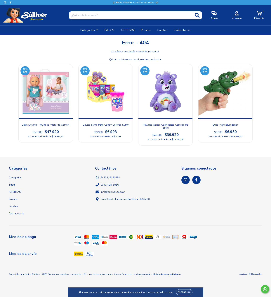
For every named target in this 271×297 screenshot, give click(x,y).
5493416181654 (110, 177)
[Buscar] (197, 15)
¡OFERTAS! (128, 30)
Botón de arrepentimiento (167, 274)
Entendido (184, 292)
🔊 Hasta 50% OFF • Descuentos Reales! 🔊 (136, 2)
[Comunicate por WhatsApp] (265, 289)
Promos (146, 30)
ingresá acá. (143, 274)
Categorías (88, 30)
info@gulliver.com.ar (113, 192)
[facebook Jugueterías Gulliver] (10, 2)
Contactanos (182, 30)
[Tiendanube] (250, 274)
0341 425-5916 (110, 184)
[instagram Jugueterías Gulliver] (5, 2)
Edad (108, 30)
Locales (162, 30)
